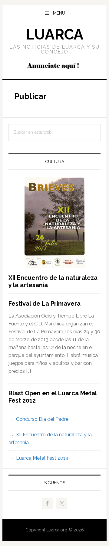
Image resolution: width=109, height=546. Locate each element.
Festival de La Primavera (44, 303)
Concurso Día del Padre (42, 419)
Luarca (54, 34)
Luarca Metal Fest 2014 (42, 458)
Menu (59, 13)
